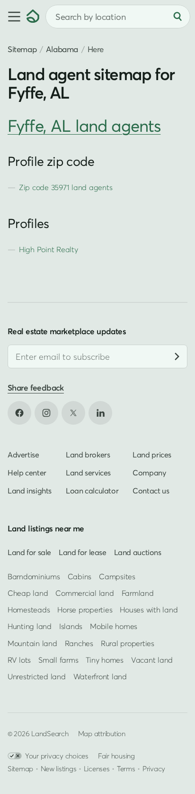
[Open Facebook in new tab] (19, 412)
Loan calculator (92, 490)
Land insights (30, 490)
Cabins (80, 576)
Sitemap (22, 49)
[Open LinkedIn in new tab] (100, 412)
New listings (59, 768)
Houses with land (148, 609)
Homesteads (29, 609)
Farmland (138, 593)
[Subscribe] (177, 356)
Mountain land (32, 643)
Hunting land (30, 626)
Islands (70, 626)
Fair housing (116, 755)
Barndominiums (34, 576)
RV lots (19, 660)
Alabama (62, 49)
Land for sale (29, 552)
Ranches (79, 643)
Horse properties (84, 609)
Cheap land (28, 593)
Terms (126, 768)
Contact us (151, 490)
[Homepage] (33, 16)
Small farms (58, 660)
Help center (27, 472)
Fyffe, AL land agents (84, 126)
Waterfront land (100, 676)
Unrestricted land (37, 676)
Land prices (152, 454)
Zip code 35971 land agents (65, 187)
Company (149, 472)
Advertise (23, 454)
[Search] (177, 16)
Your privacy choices (57, 755)
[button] (13, 16)
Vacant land (152, 660)
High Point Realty (48, 249)
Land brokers (88, 454)
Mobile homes (113, 626)
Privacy (153, 768)
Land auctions (137, 552)
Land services (88, 472)
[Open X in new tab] (73, 412)
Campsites (117, 576)
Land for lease (82, 552)
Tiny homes (104, 660)
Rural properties (127, 643)
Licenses (97, 768)
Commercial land (84, 593)
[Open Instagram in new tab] (46, 412)
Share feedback (36, 387)
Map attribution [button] (101, 733)
